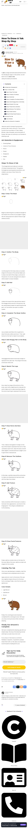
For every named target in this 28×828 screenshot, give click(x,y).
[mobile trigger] (3, 1)
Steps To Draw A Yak (9, 89)
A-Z (14, 33)
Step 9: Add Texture (11, 111)
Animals (18, 33)
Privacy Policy (5, 825)
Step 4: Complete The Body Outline (15, 99)
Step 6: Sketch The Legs (12, 104)
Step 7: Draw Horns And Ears (13, 106)
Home (3, 5)
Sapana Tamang (9, 52)
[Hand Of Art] (9, 1)
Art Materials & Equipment (10, 87)
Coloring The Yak (9, 116)
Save (12, 45)
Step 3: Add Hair (10, 97)
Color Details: (9, 118)
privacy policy (21, 672)
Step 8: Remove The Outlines (14, 109)
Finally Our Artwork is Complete (12, 121)
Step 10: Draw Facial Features (14, 114)
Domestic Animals (7, 33)
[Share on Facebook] (5, 45)
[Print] (10, 48)
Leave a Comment (20, 705)
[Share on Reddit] (17, 45)
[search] (17, 1)
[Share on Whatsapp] (14, 45)
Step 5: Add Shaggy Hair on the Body (15, 101)
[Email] (5, 48)
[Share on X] (8, 45)
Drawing (4, 35)
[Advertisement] (14, 19)
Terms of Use (13, 825)
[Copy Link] (8, 48)
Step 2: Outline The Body (12, 94)
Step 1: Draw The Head (11, 92)
